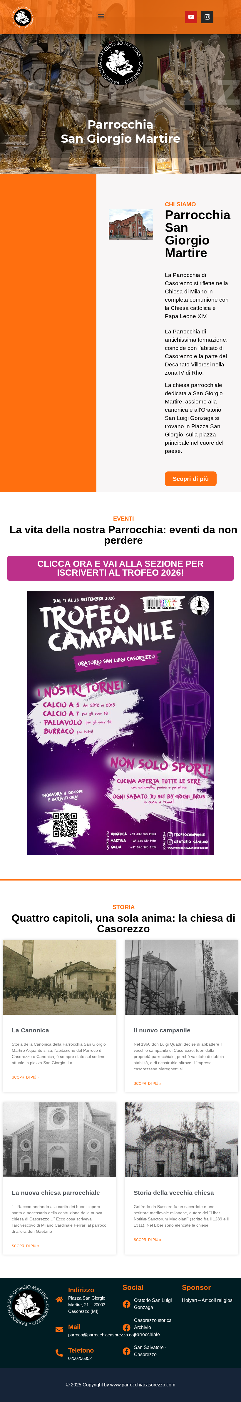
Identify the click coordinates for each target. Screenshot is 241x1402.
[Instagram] (207, 17)
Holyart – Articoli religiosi (208, 1300)
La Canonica (30, 1030)
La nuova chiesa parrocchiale (56, 1192)
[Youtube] (191, 17)
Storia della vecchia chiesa (174, 1192)
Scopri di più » (25, 1077)
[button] (101, 16)
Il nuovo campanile (162, 1030)
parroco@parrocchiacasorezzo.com (103, 1334)
